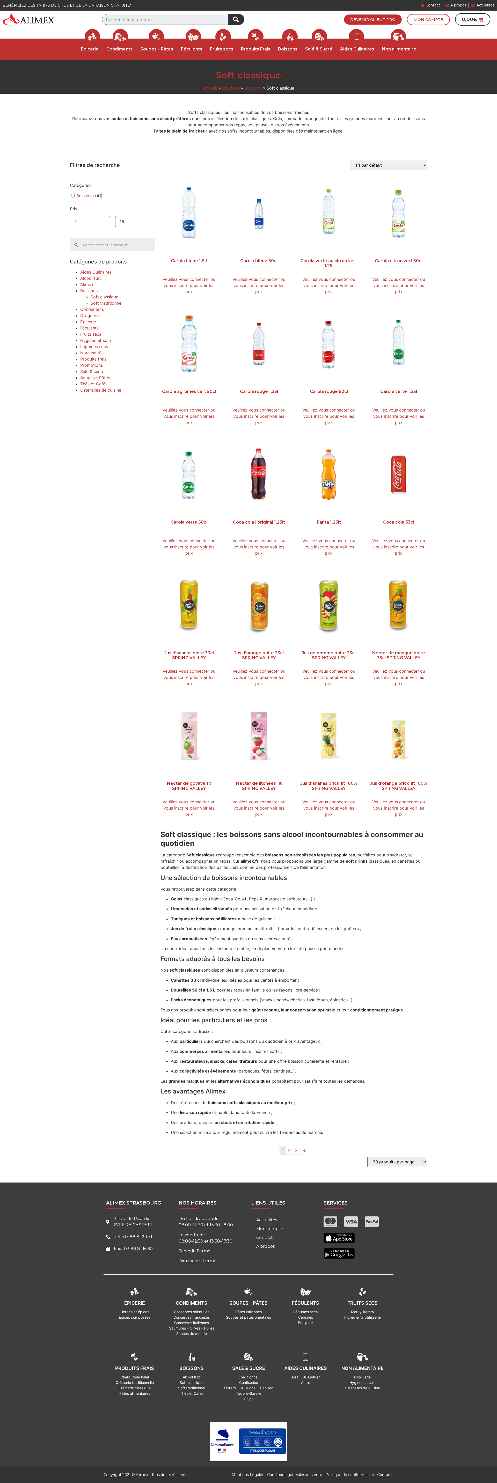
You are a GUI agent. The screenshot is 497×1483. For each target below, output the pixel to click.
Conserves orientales (191, 1312)
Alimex (86, 284)
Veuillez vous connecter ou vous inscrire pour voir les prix (189, 285)
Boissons (253, 88)
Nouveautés (92, 352)
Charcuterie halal (134, 1377)
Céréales (305, 1317)
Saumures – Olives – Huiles (191, 1328)
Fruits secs (221, 49)
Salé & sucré (92, 371)
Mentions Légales (248, 1474)
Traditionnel (248, 1377)
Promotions (91, 365)
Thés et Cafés (93, 383)
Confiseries (248, 1382)
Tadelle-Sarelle (248, 1393)
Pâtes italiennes (248, 1312)
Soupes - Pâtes (95, 377)
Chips (248, 1399)
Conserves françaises (191, 1317)
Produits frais (93, 359)
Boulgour (305, 1322)
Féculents (191, 49)
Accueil (210, 88)
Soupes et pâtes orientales (248, 1317)
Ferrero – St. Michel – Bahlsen (248, 1388)
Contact (264, 1237)
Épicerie (88, 321)
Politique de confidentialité (349, 1474)
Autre (305, 1382)
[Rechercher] (236, 19)
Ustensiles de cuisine (100, 390)
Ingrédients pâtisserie (362, 1317)
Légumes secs (94, 346)
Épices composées (134, 1317)
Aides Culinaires (357, 49)
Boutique (230, 88)
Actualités (266, 1219)
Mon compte (269, 1228)
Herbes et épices (134, 1312)
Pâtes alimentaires (134, 1393)
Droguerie (90, 315)
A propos (265, 1246)
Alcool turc (91, 278)
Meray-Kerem (362, 1312)
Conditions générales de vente (294, 1474)
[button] (373, 19)
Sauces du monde (191, 1333)
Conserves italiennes (191, 1322)
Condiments (92, 309)
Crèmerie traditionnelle (135, 1382)
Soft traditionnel (106, 303)
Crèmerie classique (135, 1388)
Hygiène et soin (95, 340)
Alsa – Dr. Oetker (305, 1377)
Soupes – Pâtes (156, 49)
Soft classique (104, 296)
